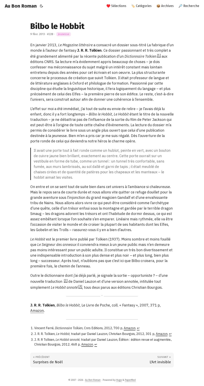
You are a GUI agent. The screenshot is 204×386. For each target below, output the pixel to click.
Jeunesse (63, 34)
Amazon (37, 310)
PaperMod (130, 380)
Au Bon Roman (21, 6)
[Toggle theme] (41, 6)
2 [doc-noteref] (66, 280)
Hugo (119, 380)
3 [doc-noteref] (80, 286)
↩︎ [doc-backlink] (138, 328)
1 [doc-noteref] (159, 55)
